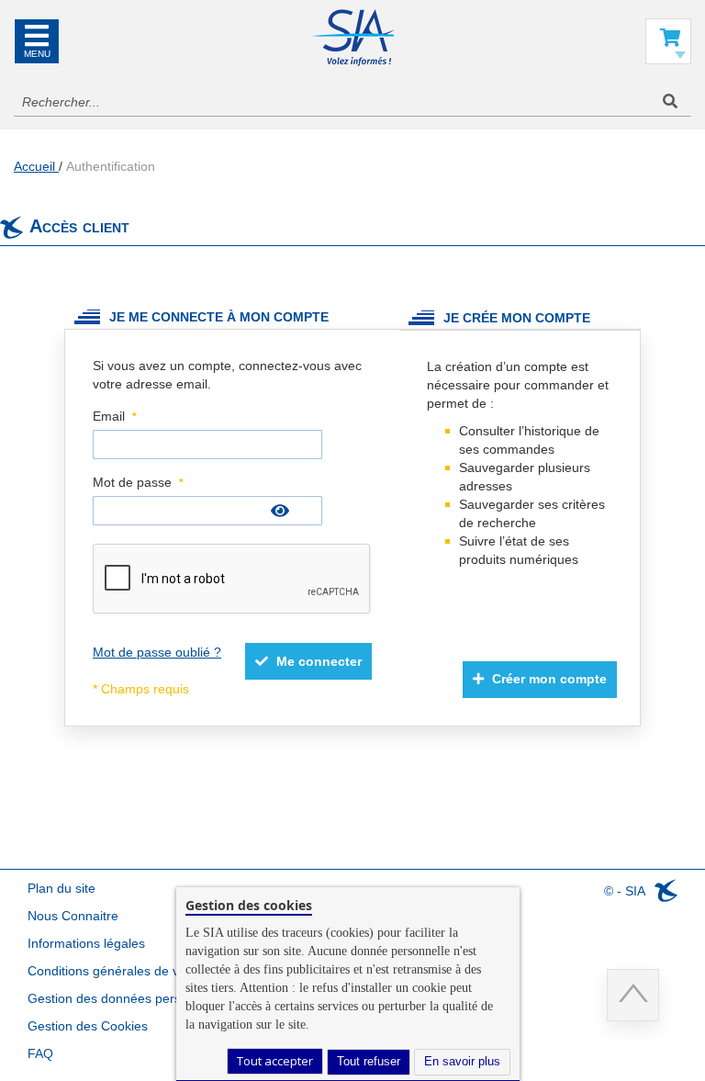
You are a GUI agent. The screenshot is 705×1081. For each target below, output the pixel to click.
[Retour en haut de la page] (633, 995)
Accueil (36, 166)
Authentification (110, 166)
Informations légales (86, 943)
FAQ (40, 1053)
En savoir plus (462, 1061)
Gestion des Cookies (88, 1026)
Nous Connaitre (73, 915)
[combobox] (352, 102)
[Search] (670, 101)
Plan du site (61, 888)
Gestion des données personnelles (128, 998)
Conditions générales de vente (116, 970)
